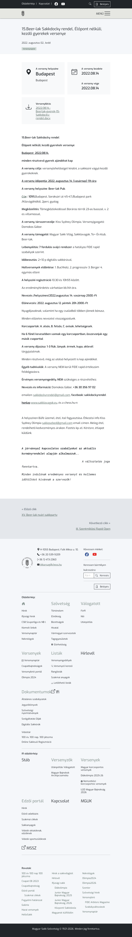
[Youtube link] (94, 554)
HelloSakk (27, 914)
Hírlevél (56, 878)
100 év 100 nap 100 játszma (32, 875)
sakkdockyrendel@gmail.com (51, 395)
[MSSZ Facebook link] (56, 4)
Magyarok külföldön (62, 912)
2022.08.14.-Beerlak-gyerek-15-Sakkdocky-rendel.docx (48, 113)
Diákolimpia (61, 887)
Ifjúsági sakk (58, 883)
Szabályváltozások (95, 906)
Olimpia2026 (89, 883)
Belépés (104, 4)
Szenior (86, 887)
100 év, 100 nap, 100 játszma (37, 737)
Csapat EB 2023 (30, 881)
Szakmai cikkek (32, 895)
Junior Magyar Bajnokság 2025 (63, 894)
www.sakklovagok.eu (44, 403)
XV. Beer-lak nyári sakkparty (39, 515)
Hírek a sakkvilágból (62, 873)
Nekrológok (88, 873)
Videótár (26, 732)
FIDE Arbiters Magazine (97, 902)
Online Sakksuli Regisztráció (36, 742)
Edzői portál (28, 890)
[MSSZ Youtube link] (63, 4)
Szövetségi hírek (91, 892)
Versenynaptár (90, 911)
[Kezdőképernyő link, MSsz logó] (24, 13)
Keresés (104, 575)
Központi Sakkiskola (65, 907)
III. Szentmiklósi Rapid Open (93, 529)
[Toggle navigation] (107, 13)
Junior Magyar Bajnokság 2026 (63, 902)
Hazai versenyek (30, 909)
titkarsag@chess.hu (51, 564)
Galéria (25, 905)
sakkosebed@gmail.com (57, 423)
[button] (90, 4)
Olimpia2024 (89, 878)
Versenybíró (88, 897)
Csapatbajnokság (31, 885)
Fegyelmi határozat (32, 900)
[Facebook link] (87, 554)
